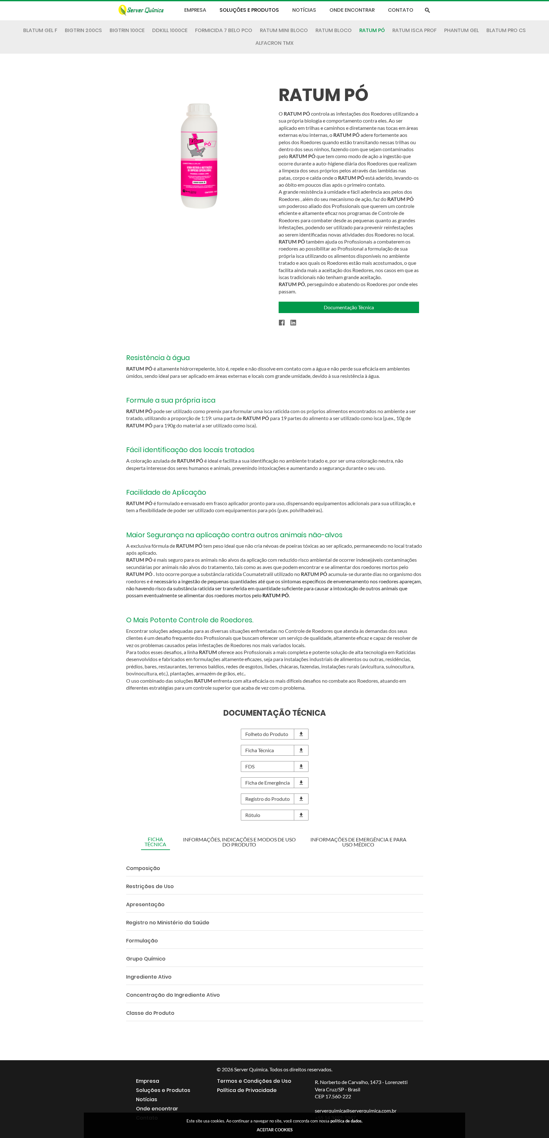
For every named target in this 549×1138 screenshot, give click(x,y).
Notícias (304, 10)
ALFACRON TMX (274, 43)
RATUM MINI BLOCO (284, 30)
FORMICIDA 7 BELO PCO (223, 30)
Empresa (195, 10)
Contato (400, 10)
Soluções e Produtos (249, 10)
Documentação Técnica (349, 307)
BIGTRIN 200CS (83, 30)
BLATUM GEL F (40, 30)
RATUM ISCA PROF (414, 30)
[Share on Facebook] (284, 323)
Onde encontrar (352, 10)
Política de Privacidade (247, 1090)
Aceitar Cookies (275, 1129)
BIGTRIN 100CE (127, 30)
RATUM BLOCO (333, 30)
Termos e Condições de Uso (254, 1081)
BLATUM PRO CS (506, 30)
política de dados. (346, 1120)
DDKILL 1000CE (169, 30)
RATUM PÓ (372, 30)
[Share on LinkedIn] (296, 323)
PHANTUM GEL (461, 30)
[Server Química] (146, 10)
